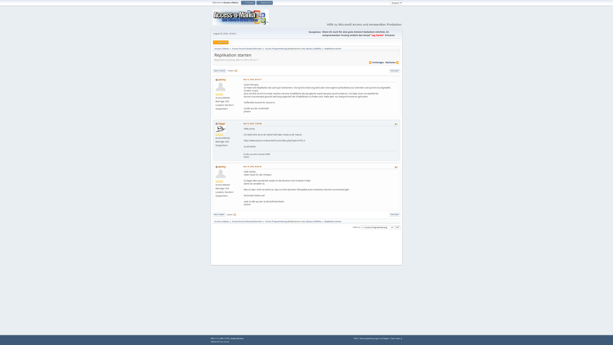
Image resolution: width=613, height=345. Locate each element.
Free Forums (224, 342)
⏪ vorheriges (376, 62)
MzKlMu (317, 48)
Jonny (222, 79)
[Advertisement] (306, 253)
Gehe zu (356, 227)
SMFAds (214, 342)
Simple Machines (237, 338)
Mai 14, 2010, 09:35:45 (252, 166)
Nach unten (219, 71)
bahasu (309, 48)
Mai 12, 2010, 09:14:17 (252, 79)
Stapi (221, 123)
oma (303, 48)
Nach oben (219, 214)
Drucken (394, 71)
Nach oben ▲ (396, 338)
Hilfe (356, 338)
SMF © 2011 (225, 338)
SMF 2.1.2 (215, 338)
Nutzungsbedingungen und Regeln (374, 338)
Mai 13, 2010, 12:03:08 (252, 123)
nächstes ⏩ (392, 62)
